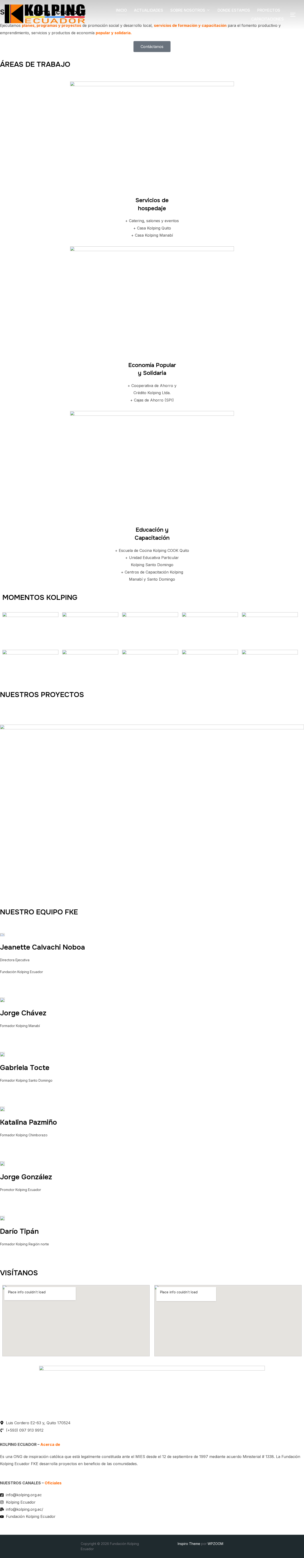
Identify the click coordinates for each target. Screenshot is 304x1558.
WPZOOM (215, 1544)
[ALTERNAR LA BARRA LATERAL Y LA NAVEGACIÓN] (294, 15)
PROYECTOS (268, 10)
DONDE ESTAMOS (234, 10)
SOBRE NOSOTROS (187, 10)
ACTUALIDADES (148, 10)
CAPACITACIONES (267, 19)
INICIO (121, 10)
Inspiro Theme (189, 1544)
